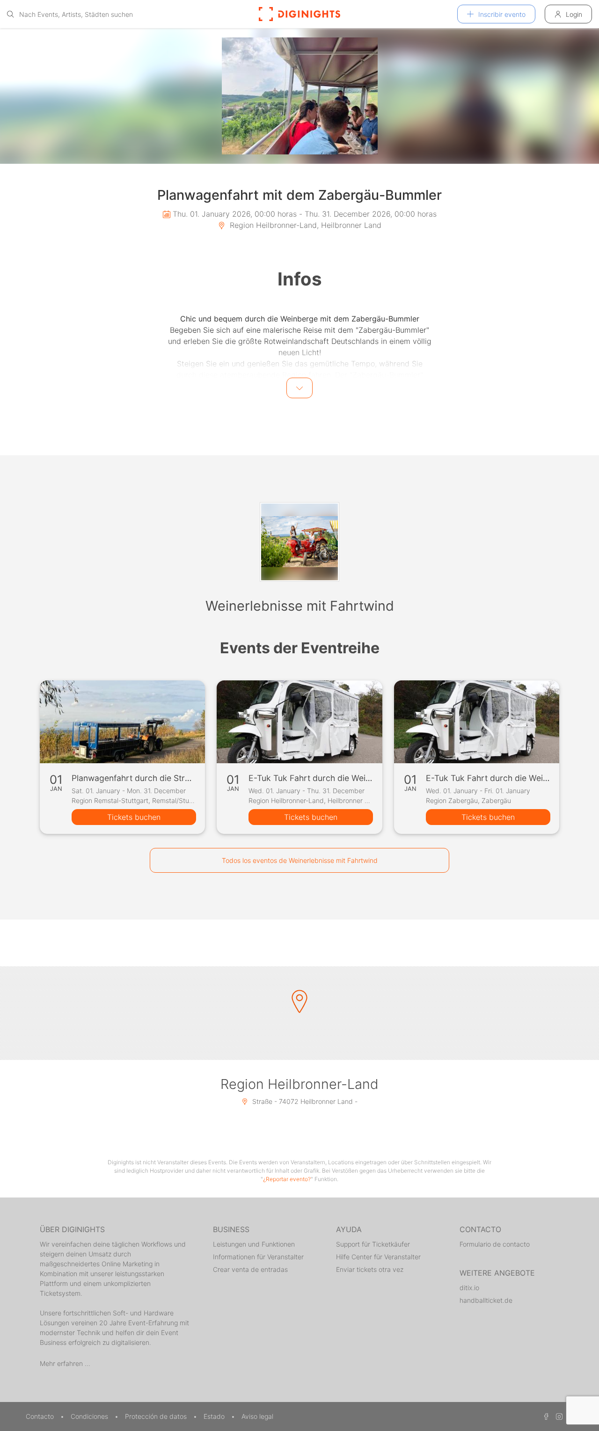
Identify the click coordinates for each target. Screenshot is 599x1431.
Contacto (41, 1416)
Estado (215, 1416)
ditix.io (469, 1288)
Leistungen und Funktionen (254, 1244)
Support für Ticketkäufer (373, 1244)
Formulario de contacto (495, 1244)
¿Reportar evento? (287, 1179)
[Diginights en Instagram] (557, 1416)
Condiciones (90, 1416)
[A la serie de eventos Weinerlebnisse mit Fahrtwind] (299, 542)
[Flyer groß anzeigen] (299, 95)
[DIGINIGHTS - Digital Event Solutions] (299, 14)
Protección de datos (157, 1416)
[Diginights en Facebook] (544, 1416)
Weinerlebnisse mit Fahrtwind (299, 606)
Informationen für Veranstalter (258, 1257)
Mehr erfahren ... (65, 1363)
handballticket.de (486, 1300)
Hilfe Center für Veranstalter (378, 1257)
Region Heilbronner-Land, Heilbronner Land (304, 225)
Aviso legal (257, 1416)
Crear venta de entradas (250, 1269)
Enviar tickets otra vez (369, 1269)
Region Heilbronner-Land (299, 1084)
